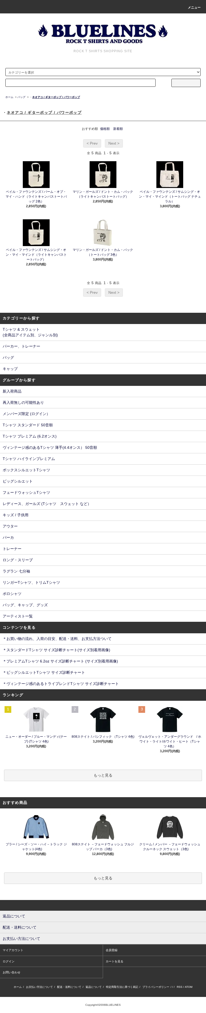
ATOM (188, 986)
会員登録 (111, 950)
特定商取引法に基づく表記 (122, 986)
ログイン (8, 961)
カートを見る (114, 961)
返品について (94, 986)
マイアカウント (13, 950)
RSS (179, 986)
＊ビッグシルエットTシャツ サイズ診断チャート (44, 672)
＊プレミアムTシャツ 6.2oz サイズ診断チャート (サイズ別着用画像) (60, 661)
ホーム (9, 97)
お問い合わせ (11, 972)
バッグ (21, 97)
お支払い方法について (39, 986)
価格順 (105, 129)
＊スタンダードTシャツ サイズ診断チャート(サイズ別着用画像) (56, 650)
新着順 (118, 129)
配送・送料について (69, 986)
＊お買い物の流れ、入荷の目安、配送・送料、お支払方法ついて (57, 639)
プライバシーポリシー (155, 986)
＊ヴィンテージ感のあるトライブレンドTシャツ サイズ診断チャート (61, 683)
